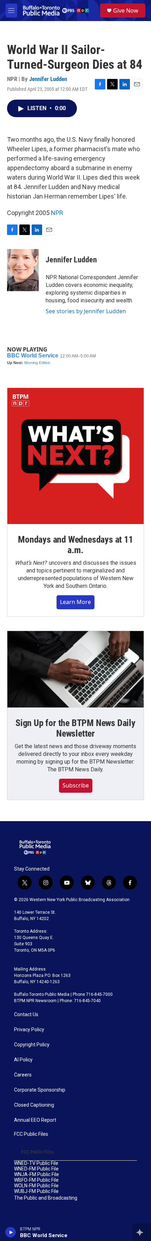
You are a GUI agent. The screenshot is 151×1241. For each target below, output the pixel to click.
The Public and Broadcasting (45, 1198)
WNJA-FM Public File (36, 1174)
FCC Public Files (31, 1134)
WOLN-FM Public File (36, 1185)
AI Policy (23, 1059)
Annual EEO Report (35, 1120)
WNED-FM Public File (36, 1169)
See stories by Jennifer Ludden (86, 311)
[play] (10, 1232)
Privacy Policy (29, 1029)
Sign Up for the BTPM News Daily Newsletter (75, 728)
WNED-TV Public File (36, 1163)
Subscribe (76, 785)
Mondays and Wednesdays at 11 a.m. (75, 544)
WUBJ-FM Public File (36, 1191)
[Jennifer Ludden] (23, 270)
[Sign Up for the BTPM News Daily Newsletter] (75, 669)
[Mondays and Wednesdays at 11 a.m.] (75, 456)
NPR (57, 212)
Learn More (75, 602)
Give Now (125, 10)
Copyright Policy (32, 1044)
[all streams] (141, 1232)
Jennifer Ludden (48, 78)
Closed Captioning (34, 1105)
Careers (23, 1075)
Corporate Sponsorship (39, 1090)
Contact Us (26, 1014)
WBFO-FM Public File (36, 1180)
